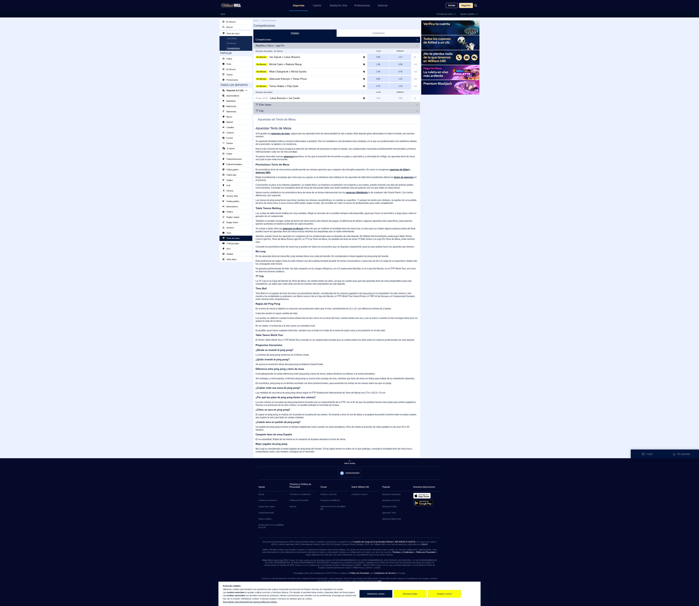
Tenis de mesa (232, 33)
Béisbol (229, 122)
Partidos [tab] (295, 33)
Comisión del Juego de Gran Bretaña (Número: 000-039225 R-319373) (384, 542)
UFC (228, 249)
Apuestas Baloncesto (391, 519)
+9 (415, 57)
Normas (293, 506)
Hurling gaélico (232, 201)
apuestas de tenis (280, 133)
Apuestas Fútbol (389, 506)
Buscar (229, 27)
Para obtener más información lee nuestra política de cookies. (250, 602)
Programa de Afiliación (330, 500)
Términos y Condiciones (300, 494)
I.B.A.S (424, 544)
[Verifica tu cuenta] (450, 27)
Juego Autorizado (266, 513)
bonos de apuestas (404, 177)
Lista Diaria (232, 38)
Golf (228, 185)
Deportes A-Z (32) (235, 90)
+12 (415, 79)
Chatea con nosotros (267, 500)
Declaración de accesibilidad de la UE (271, 526)
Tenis (228, 64)
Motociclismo (232, 206)
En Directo (231, 22)
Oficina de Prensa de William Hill (332, 507)
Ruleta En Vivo (338, 5)
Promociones (362, 5)
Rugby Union (232, 222)
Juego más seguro (266, 506)
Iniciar (451, 5)
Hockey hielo (232, 196)
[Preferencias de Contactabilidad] (450, 57)
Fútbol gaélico (232, 170)
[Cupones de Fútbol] (450, 42)
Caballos (230, 127)
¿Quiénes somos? (359, 494)
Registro (466, 5)
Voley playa (231, 259)
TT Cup (259, 110)
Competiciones (233, 48)
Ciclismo (230, 133)
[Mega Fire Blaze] (450, 72)
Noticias (383, 5)
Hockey (229, 191)
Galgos (229, 180)
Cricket (229, 138)
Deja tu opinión (264, 519)
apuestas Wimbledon (357, 192)
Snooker (230, 228)
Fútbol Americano (234, 159)
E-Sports (230, 148)
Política (229, 212)
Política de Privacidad (298, 500)
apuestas (288, 156)
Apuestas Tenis (389, 513)
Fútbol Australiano (234, 164)
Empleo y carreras (328, 494)
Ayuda (261, 494)
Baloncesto (231, 106)
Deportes (298, 5)
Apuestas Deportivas (391, 494)
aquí (379, 581)
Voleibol (229, 254)
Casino (317, 5)
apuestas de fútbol (399, 169)
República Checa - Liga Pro (270, 45)
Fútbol (229, 59)
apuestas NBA (263, 172)
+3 (415, 98)
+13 (415, 64)
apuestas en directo (293, 228)
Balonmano (231, 111)
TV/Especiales (232, 243)
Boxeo (229, 117)
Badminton (231, 101)
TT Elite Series (263, 104)
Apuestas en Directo (391, 500)
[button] (349, 473)
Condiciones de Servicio (384, 573)
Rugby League (232, 217)
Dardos (229, 143)
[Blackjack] (450, 87)
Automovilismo (232, 96)
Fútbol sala (231, 175)
